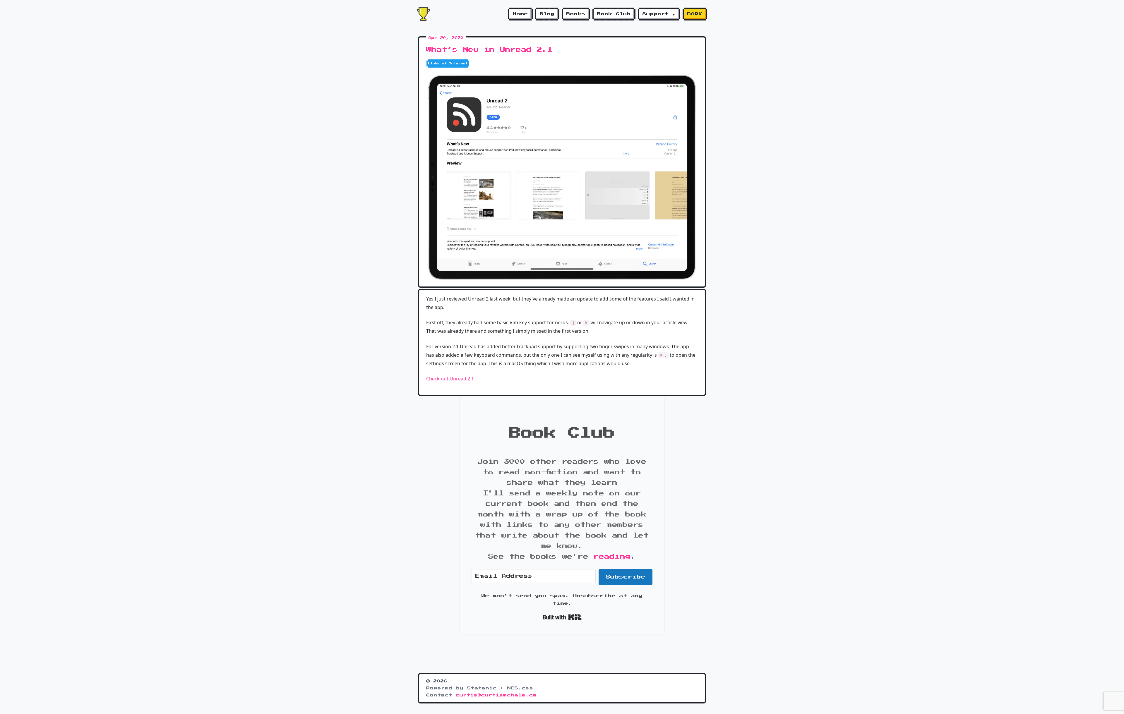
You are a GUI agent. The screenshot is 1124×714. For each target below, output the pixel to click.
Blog (547, 14)
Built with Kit (562, 617)
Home (520, 14)
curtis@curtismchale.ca (496, 695)
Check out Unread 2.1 (450, 378)
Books (575, 14)
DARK (694, 14)
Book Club (614, 14)
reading (612, 556)
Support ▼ (659, 14)
